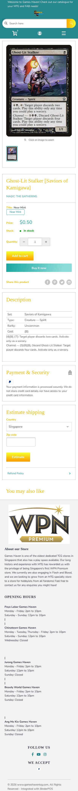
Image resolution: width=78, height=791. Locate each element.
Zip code (11, 435)
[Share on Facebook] (47, 282)
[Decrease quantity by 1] (24, 242)
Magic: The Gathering (21, 196)
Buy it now (39, 268)
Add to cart (20, 256)
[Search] (71, 23)
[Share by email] (69, 282)
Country (11, 419)
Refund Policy (15, 473)
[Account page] (39, 33)
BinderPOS (46, 789)
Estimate (18, 457)
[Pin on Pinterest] (54, 282)
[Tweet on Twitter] (62, 282)
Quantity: (11, 242)
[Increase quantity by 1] (46, 242)
